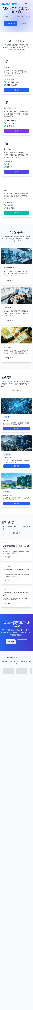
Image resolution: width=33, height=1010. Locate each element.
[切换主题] (22, 3)
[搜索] (26, 3)
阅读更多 (7, 557)
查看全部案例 (15, 390)
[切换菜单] (30, 3)
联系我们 (24, 23)
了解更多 (16, 90)
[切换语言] (18, 3)
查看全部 (15, 533)
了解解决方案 (10, 23)
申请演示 (22, 642)
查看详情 (16, 428)
